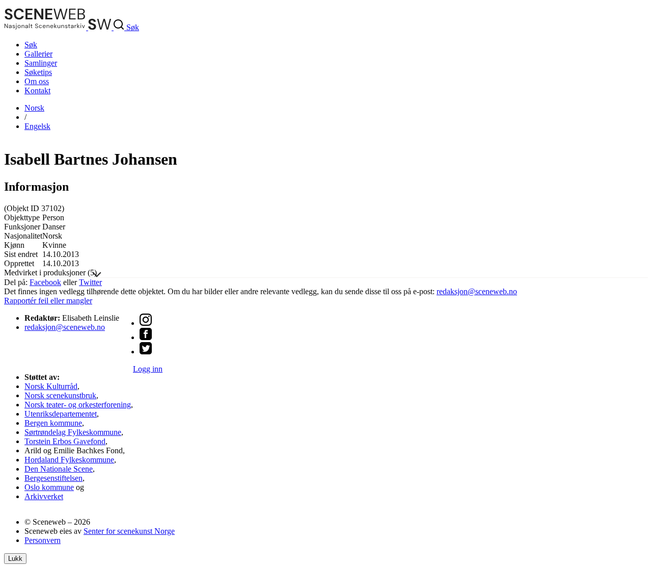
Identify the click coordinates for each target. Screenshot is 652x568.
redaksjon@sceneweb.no (477, 291)
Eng (37, 126)
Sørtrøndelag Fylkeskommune (72, 432)
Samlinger (40, 63)
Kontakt (37, 90)
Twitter (90, 282)
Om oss (36, 81)
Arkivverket (43, 496)
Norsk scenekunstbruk (60, 395)
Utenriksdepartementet (60, 413)
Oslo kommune (49, 487)
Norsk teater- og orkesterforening (77, 404)
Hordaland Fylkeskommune (69, 459)
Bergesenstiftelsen (53, 478)
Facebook (45, 282)
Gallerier (38, 53)
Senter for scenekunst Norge (129, 531)
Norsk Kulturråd (50, 386)
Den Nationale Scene (58, 468)
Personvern (42, 540)
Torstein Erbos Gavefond (64, 441)
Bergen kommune (53, 423)
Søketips (38, 72)
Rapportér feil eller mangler (48, 300)
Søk (30, 44)
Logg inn (147, 369)
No (34, 108)
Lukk (15, 558)
